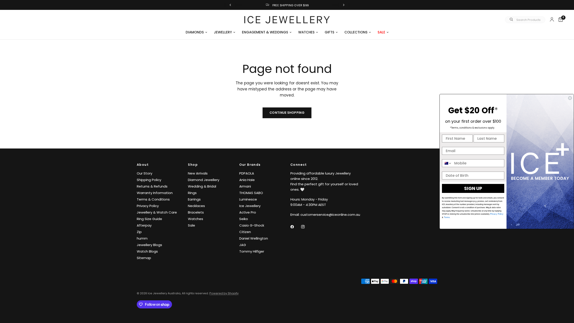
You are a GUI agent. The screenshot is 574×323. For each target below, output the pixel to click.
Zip (139, 231)
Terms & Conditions (153, 199)
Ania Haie (247, 179)
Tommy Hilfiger (251, 251)
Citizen (245, 231)
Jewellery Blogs (149, 244)
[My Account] (552, 19)
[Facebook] (295, 227)
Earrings (194, 199)
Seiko (243, 218)
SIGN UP (473, 188)
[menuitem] (196, 32)
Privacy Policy (148, 205)
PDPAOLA (246, 173)
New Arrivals (198, 173)
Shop (193, 164)
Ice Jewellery (250, 205)
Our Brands (250, 164)
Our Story (144, 173)
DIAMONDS (195, 32)
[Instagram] (306, 227)
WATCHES (306, 32)
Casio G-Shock (251, 225)
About (143, 164)
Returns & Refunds (152, 186)
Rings (192, 192)
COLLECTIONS (355, 32)
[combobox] (447, 163)
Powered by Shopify (224, 293)
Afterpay (144, 225)
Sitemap (144, 257)
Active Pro (247, 212)
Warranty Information (155, 192)
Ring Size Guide (149, 218)
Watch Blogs (147, 251)
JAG (242, 244)
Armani (245, 186)
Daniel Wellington (253, 238)
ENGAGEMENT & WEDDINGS (265, 32)
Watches (195, 218)
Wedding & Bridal (202, 186)
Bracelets (196, 212)
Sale (191, 225)
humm (142, 238)
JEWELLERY (223, 32)
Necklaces (196, 205)
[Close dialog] (570, 98)
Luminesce (248, 199)
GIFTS (329, 32)
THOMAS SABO (251, 192)
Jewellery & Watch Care (157, 212)
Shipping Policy (149, 179)
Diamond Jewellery (203, 179)
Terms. (446, 217)
